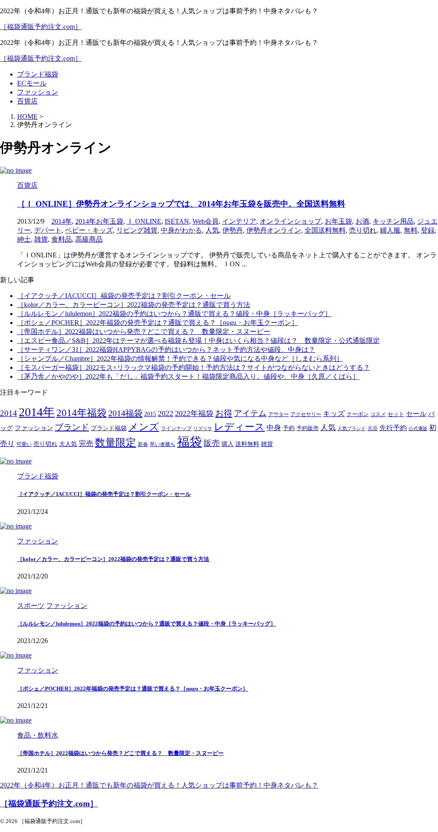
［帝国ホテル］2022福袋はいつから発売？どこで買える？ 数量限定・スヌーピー (143, 331)
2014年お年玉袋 (99, 221)
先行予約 (393, 427)
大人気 (68, 444)
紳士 (24, 239)
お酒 (362, 221)
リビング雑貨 (136, 230)
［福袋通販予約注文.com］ (41, 26)
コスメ (378, 414)
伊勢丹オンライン (273, 230)
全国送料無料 (325, 230)
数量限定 (115, 442)
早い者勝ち (162, 444)
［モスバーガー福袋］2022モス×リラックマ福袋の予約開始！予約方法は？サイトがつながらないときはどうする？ (193, 367)
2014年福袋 (81, 412)
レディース (239, 427)
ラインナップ (176, 428)
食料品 (61, 239)
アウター (278, 414)
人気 (212, 230)
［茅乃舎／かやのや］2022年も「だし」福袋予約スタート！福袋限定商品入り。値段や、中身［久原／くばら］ (188, 376)
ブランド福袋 (37, 74)
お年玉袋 (338, 221)
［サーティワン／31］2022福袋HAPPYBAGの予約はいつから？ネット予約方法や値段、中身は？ (166, 349)
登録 (428, 230)
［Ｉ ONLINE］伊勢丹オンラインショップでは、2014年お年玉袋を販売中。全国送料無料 (181, 203)
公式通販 (417, 428)
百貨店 (27, 101)
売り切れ (362, 230)
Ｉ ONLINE (144, 221)
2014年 (61, 221)
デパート (48, 230)
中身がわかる (181, 230)
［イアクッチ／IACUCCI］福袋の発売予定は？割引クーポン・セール (124, 295)
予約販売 (307, 428)
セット (396, 414)
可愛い (24, 444)
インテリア (239, 221)
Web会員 (205, 221)
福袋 (189, 441)
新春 (143, 444)
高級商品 (89, 239)
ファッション (37, 92)
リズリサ (202, 428)
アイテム (250, 413)
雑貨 (41, 239)
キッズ (334, 414)
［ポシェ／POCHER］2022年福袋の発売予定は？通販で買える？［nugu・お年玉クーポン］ (157, 322)
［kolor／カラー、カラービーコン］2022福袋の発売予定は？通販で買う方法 (133, 304)
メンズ (143, 427)
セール (416, 413)
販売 (212, 443)
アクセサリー (305, 414)
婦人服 (390, 230)
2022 (165, 413)
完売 (86, 444)
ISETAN (177, 221)
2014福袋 (125, 413)
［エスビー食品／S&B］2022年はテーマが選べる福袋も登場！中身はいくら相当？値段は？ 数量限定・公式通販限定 (198, 340)
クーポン (357, 414)
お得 (223, 413)
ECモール (32, 83)
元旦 (372, 428)
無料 (410, 230)
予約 (289, 428)
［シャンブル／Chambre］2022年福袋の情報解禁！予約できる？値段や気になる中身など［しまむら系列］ (180, 358)
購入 (228, 443)
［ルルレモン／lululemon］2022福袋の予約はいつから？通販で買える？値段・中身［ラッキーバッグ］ (174, 313)
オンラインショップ (290, 221)
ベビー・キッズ (89, 230)
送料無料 (247, 444)
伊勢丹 (232, 230)
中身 (273, 428)
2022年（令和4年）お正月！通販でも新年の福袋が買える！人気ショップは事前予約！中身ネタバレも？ (159, 785)
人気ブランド (351, 428)
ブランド (72, 427)
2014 (8, 413)
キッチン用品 (393, 221)
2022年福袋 (194, 413)
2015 (150, 414)
